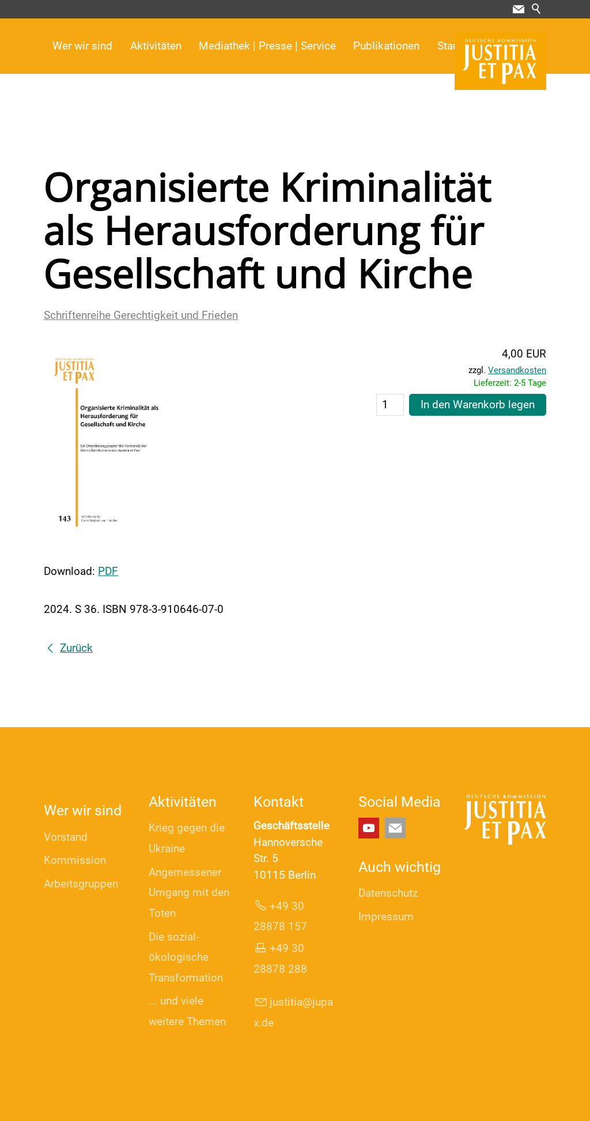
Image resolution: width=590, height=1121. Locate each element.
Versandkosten (517, 370)
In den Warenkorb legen (478, 404)
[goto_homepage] (500, 61)
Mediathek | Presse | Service (267, 45)
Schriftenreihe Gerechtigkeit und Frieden (141, 315)
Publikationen (386, 45)
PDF (108, 571)
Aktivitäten (155, 45)
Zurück (76, 647)
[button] (518, 9)
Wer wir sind (82, 45)
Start (448, 45)
